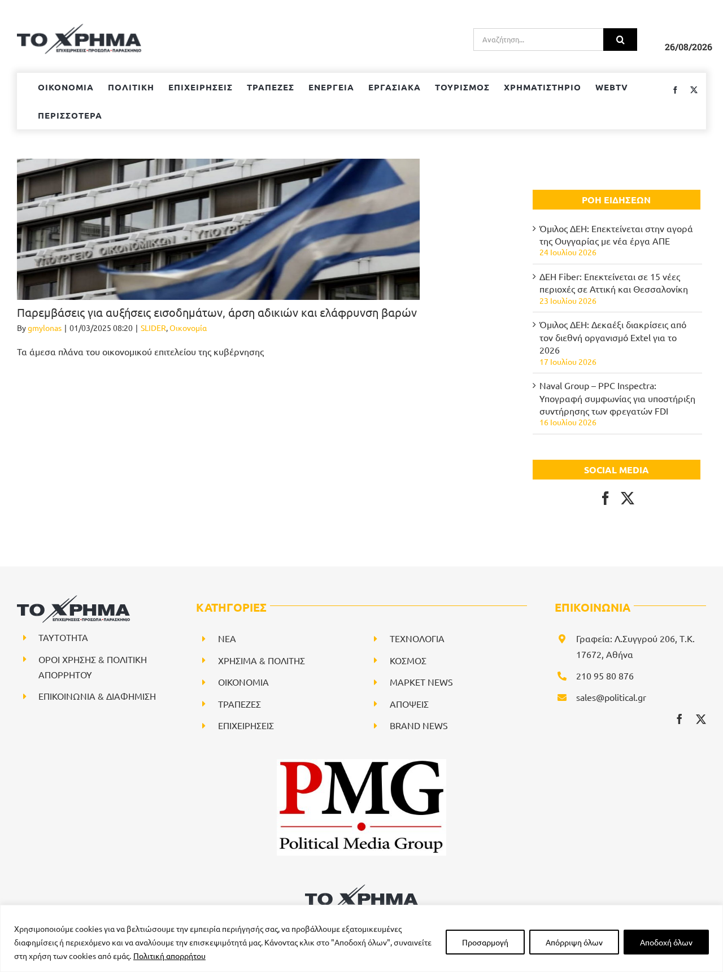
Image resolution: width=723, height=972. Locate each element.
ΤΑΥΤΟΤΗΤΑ (63, 637)
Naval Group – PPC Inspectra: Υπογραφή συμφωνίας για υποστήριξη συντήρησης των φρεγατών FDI (617, 398)
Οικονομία (188, 327)
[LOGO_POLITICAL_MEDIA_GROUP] (361, 763)
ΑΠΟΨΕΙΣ (409, 703)
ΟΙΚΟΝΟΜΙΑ (243, 681)
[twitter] (701, 719)
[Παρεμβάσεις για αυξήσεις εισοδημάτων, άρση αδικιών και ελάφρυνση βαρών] (218, 229)
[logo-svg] (361, 888)
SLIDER (153, 327)
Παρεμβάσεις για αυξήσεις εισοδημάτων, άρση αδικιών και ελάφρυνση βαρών (218, 312)
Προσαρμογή (485, 942)
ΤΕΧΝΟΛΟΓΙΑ (417, 638)
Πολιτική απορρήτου (169, 956)
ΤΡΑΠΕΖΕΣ (239, 703)
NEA (227, 638)
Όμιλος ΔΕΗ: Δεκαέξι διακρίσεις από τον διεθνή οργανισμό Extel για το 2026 (612, 337)
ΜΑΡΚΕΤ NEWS (421, 681)
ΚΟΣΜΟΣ (408, 660)
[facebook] (679, 719)
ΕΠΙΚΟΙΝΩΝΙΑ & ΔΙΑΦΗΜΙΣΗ (97, 695)
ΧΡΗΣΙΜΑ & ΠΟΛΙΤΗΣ (261, 660)
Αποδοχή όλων (666, 942)
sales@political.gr (611, 697)
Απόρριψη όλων (574, 942)
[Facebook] (605, 498)
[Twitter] (627, 498)
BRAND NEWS (419, 725)
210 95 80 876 (605, 675)
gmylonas (45, 327)
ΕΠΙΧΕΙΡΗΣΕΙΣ (246, 725)
